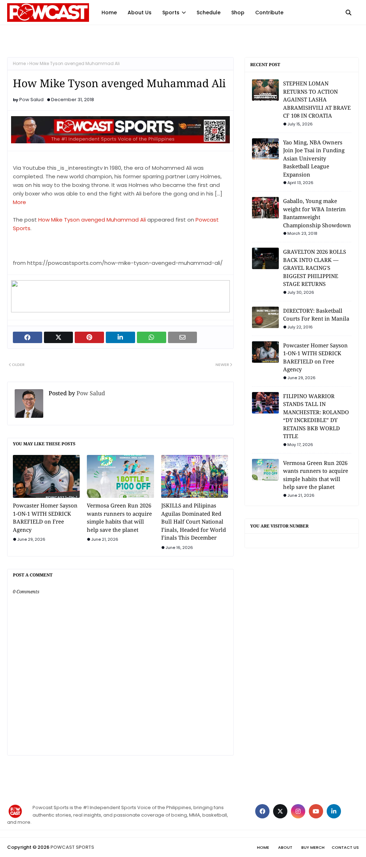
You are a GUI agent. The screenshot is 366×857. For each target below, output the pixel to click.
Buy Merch (313, 847)
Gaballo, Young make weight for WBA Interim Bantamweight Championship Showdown (317, 213)
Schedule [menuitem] (209, 12)
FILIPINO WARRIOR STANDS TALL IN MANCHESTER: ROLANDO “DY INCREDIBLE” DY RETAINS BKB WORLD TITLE (316, 416)
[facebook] (262, 811)
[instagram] (298, 811)
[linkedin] (334, 811)
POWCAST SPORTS (72, 847)
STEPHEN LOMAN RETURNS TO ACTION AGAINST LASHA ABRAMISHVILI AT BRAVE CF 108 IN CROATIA (317, 99)
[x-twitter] (280, 811)
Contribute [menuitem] (269, 12)
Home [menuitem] (109, 12)
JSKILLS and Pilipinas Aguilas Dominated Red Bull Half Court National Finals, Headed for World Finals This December (193, 521)
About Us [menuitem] (140, 12)
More (19, 202)
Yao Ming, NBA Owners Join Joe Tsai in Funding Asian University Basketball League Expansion (314, 158)
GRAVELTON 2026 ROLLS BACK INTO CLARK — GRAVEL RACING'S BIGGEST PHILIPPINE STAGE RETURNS (314, 267)
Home (19, 63)
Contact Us (345, 847)
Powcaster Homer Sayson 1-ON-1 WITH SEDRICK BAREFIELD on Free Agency (45, 517)
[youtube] (316, 811)
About (285, 847)
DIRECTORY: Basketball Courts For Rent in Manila (316, 314)
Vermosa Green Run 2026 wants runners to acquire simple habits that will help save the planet (119, 517)
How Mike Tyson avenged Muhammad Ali (92, 219)
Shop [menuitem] (237, 12)
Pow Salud (31, 99)
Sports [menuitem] (170, 12)
